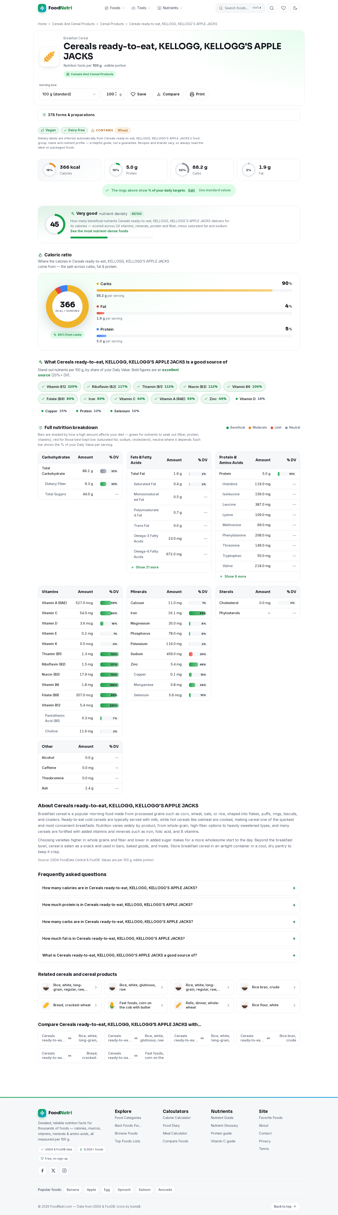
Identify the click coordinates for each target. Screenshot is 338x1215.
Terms (264, 1149)
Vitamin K (49, 644)
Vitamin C (49, 613)
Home (42, 24)
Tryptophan (232, 556)
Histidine (230, 484)
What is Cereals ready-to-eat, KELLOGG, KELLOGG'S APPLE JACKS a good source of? (119, 955)
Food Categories (128, 1118)
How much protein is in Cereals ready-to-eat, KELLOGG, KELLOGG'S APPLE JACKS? (117, 904)
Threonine (231, 545)
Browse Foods (126, 1133)
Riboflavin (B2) (54, 664)
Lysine (228, 515)
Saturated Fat (145, 484)
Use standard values (215, 190)
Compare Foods (175, 1141)
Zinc (134, 664)
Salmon (145, 1190)
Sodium (137, 654)
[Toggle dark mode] (295, 8)
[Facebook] (42, 1170)
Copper (140, 674)
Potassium (139, 644)
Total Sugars (55, 494)
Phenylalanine (234, 535)
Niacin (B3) (51, 674)
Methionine (232, 525)
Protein (225, 474)
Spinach (124, 1190)
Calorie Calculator (177, 1118)
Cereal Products (112, 24)
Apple (91, 1190)
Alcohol (48, 758)
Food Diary (171, 1125)
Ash (45, 788)
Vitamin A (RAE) (54, 603)
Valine (228, 566)
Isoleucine (231, 494)
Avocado (165, 1190)
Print (200, 94)
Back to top (283, 1206)
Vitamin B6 (50, 685)
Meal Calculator (175, 1133)
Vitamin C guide (223, 1141)
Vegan (51, 130)
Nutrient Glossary (224, 1125)
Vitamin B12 (51, 705)
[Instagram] (64, 1170)
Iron (134, 613)
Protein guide (221, 1133)
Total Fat (138, 474)
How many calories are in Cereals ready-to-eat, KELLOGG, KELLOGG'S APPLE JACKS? (119, 887)
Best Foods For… (128, 1125)
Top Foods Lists (127, 1141)
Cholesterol (228, 603)
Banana (73, 1190)
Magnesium (140, 623)
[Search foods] (272, 8)
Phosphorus (140, 633)
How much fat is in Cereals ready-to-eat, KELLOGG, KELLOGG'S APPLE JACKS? (113, 938)
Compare (171, 94)
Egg (107, 1190)
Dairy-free (76, 130)
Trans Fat (141, 526)
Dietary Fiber (55, 484)
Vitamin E (49, 633)
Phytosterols (229, 613)
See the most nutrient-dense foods (99, 231)
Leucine (229, 504)
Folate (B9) (50, 695)
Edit (191, 190)
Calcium (137, 603)
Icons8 (135, 1206)
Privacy (265, 1141)
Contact (265, 1133)
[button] (240, 8)
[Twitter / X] (53, 1170)
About (263, 1125)
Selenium (141, 695)
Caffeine (49, 768)
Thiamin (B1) (52, 654)
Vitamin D (49, 623)
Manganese (143, 685)
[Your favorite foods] (283, 8)
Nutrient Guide (222, 1118)
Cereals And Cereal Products (73, 24)
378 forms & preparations (71, 114)
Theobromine (53, 778)
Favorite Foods (271, 1118)
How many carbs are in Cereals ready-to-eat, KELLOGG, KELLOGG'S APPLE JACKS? (117, 921)
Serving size (48, 85)
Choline (51, 731)
